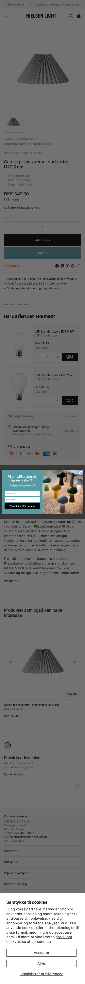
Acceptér (41, 953)
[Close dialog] (80, 472)
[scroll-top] (42, 975)
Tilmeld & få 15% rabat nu (22, 506)
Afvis (41, 963)
